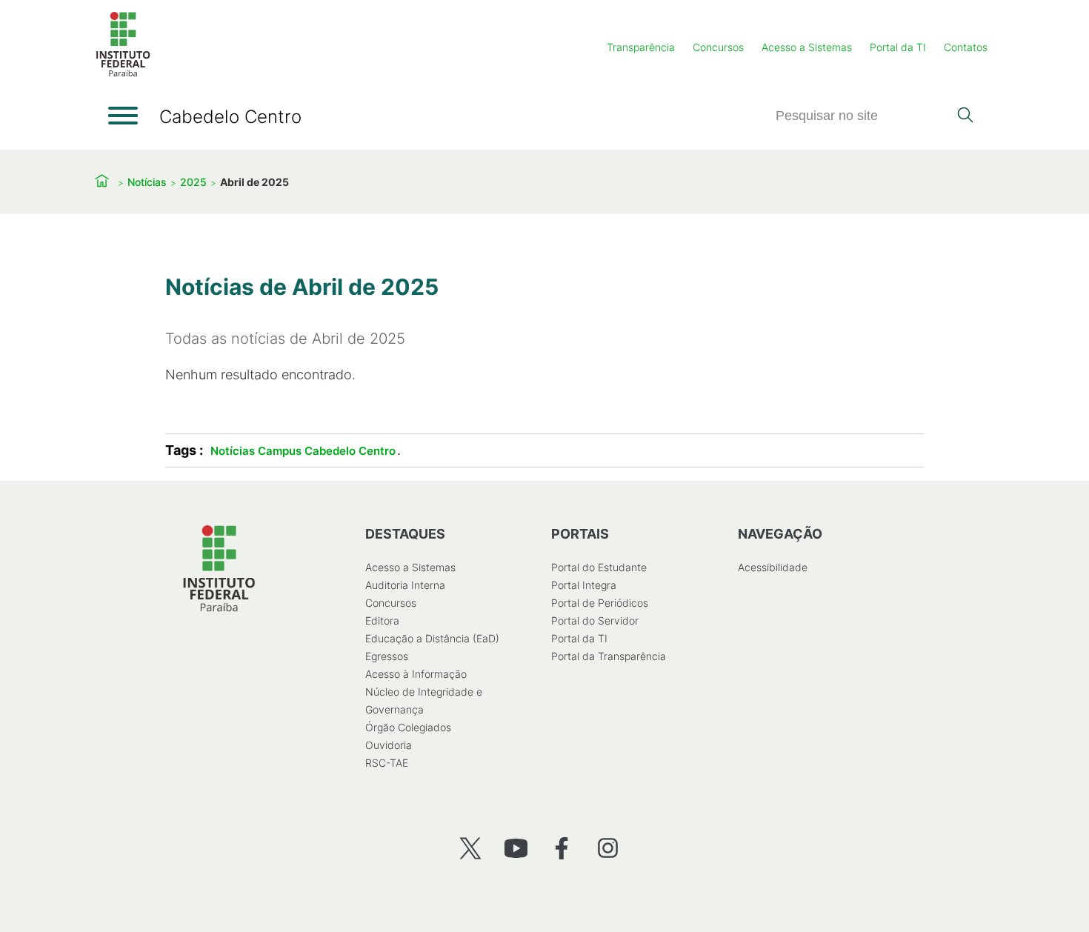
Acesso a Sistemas (807, 47)
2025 (193, 182)
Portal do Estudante (599, 567)
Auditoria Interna (405, 585)
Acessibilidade (772, 567)
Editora (382, 620)
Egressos (386, 656)
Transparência (641, 47)
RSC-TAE (386, 762)
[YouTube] (516, 848)
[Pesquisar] (965, 116)
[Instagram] (607, 848)
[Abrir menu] (123, 115)
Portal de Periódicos (599, 602)
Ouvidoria (388, 745)
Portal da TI (898, 47)
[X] (470, 848)
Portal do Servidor (595, 620)
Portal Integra (583, 585)
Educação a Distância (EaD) (432, 638)
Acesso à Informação (416, 674)
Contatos (966, 47)
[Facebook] (561, 848)
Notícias (147, 182)
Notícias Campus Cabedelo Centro (303, 450)
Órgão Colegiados (408, 727)
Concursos (718, 47)
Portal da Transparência (608, 656)
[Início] (123, 73)
